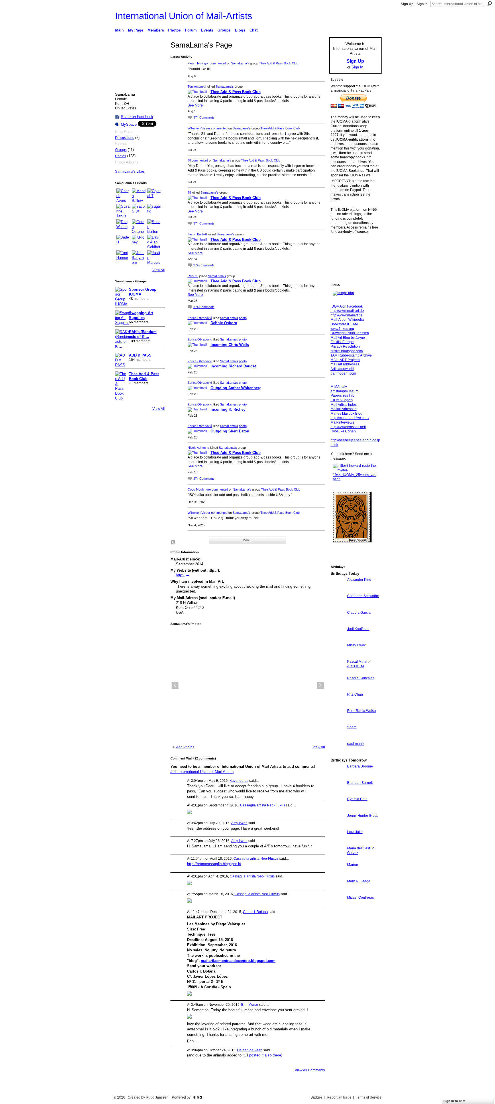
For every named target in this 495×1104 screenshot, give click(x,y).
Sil (189, 160)
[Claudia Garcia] (337, 623)
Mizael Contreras (360, 898)
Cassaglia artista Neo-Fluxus (262, 805)
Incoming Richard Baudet (233, 366)
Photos (120, 156)
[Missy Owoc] (337, 656)
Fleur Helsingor (198, 63)
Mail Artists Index (344, 405)
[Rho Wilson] (123, 226)
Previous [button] (175, 685)
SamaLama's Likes (130, 172)
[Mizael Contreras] (337, 908)
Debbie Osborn (224, 323)
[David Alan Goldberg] (154, 242)
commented (218, 63)
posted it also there (265, 1055)
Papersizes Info (343, 395)
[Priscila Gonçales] (337, 688)
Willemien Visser (199, 128)
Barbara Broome (360, 766)
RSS (173, 542)
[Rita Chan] (337, 705)
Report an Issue (339, 1097)
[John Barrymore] (139, 257)
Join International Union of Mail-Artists (202, 772)
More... (247, 540)
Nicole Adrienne (198, 447)
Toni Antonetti (197, 86)
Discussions (124, 138)
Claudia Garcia (359, 613)
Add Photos (185, 747)
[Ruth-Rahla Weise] (337, 721)
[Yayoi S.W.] (139, 211)
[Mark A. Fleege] (337, 892)
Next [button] (320, 685)
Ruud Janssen (157, 1097)
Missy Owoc (356, 645)
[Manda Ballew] (139, 195)
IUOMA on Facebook (347, 306)
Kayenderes (238, 781)
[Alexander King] (337, 590)
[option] (247, 685)
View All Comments (310, 1070)
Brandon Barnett (360, 783)
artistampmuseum (344, 391)
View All (158, 270)
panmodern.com (343, 373)
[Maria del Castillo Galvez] (337, 859)
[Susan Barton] (154, 226)
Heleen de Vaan (249, 1050)
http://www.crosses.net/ (348, 427)
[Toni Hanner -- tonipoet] (123, 257)
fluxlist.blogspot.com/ (347, 351)
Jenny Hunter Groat (362, 816)
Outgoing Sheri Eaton (230, 431)
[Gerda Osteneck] (139, 226)
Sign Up (407, 4)
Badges (317, 1097)
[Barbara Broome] (337, 777)
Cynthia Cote (357, 799)
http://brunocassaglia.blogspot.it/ (214, 864)
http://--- (182, 575)
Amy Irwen (239, 823)
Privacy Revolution (345, 347)
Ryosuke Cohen (343, 431)
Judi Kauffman (358, 629)
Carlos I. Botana (255, 912)
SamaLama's (240, 63)
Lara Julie (355, 832)
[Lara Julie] (337, 842)
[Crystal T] (154, 195)
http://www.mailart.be (347, 315)
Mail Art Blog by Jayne (348, 338)
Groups (121, 150)
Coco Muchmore (199, 489)
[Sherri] (337, 737)
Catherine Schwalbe (363, 596)
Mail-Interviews (342, 422)
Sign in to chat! (455, 1101)
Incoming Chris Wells (230, 345)
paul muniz (355, 744)
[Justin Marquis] (154, 257)
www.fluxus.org (342, 329)
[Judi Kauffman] (337, 639)
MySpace (129, 124)
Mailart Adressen (344, 409)
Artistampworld (342, 369)
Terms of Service (369, 1097)
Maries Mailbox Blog (346, 414)
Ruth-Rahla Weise (361, 711)
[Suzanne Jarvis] (123, 211)
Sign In (422, 4)
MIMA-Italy (339, 387)
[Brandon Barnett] (337, 793)
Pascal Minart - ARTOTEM (358, 664)
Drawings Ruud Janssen (350, 333)
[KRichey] (139, 242)
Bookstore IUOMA (344, 324)
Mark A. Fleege (358, 881)
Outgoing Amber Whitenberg (236, 388)
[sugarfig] (154, 211)
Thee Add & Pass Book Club (278, 63)
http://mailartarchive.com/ (350, 418)
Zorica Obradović (200, 318)
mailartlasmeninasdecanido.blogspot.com (238, 961)
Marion (352, 865)
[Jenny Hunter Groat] (337, 826)
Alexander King (359, 580)
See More (195, 105)
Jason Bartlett (197, 234)
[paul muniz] (337, 754)
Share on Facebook (137, 117)
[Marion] (337, 875)
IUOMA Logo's (342, 400)
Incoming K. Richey (228, 409)
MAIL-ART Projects (345, 360)
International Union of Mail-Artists (183, 16)
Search (489, 3)
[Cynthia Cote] (337, 809)
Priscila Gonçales (360, 678)
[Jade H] (123, 242)
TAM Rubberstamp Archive (351, 355)
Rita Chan (355, 694)
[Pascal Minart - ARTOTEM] (337, 672)
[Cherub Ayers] (123, 195)
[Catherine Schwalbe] (337, 606)
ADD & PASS (140, 355)
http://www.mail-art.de (347, 311)
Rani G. (193, 276)
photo (243, 318)
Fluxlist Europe (342, 342)
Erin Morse (249, 1005)
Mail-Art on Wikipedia (347, 320)
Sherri (352, 727)
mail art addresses (345, 364)
